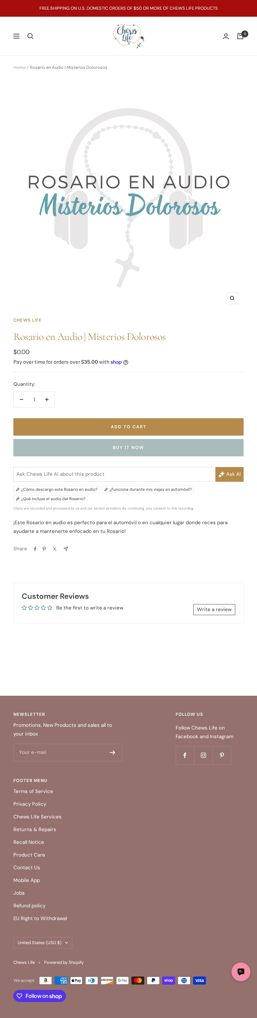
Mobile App (26, 880)
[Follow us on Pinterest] (221, 755)
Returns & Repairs (34, 829)
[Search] (30, 36)
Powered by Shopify (64, 962)
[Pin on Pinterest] (44, 549)
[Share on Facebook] (35, 549)
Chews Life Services (37, 816)
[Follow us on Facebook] (185, 755)
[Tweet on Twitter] (55, 549)
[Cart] (240, 36)
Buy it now (128, 447)
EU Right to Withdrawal (40, 918)
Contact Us (26, 867)
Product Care (29, 855)
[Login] (226, 36)
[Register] (112, 752)
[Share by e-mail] (66, 549)
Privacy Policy (29, 804)
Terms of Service (33, 791)
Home (19, 67)
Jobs (19, 893)
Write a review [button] (214, 609)
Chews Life (27, 320)
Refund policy (29, 905)
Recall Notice (28, 842)
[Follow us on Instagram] (203, 755)
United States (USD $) (40, 942)
